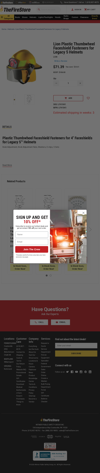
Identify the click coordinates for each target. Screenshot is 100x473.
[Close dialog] (83, 213)
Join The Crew (31, 249)
